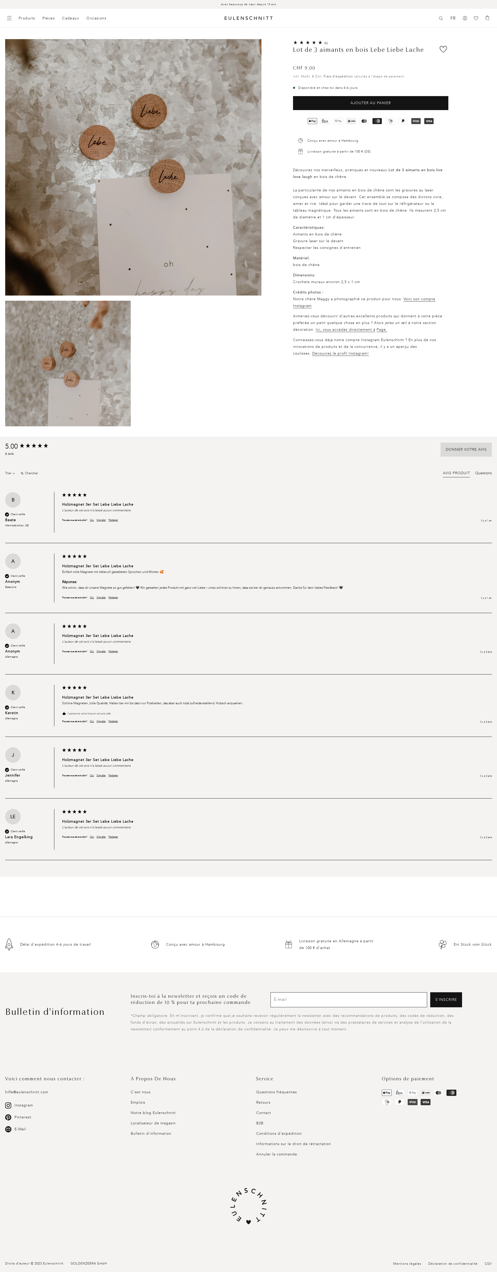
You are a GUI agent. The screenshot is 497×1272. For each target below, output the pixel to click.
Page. (382, 329)
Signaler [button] (101, 520)
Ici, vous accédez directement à (345, 329)
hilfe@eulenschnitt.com (26, 1092)
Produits (27, 18)
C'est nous (141, 1092)
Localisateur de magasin (153, 1123)
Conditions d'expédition (279, 1133)
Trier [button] (8, 473)
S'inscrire (446, 999)
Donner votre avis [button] (466, 449)
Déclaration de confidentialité (453, 1264)
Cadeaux (70, 18)
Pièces (48, 18)
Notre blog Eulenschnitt (153, 1113)
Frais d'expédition (338, 76)
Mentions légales (407, 1264)
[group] (32, 446)
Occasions (96, 18)
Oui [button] (92, 520)
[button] (441, 18)
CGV (488, 1264)
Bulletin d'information (151, 1133)
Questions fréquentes (276, 1092)
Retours (263, 1102)
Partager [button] (113, 520)
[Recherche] (441, 18)
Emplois (138, 1102)
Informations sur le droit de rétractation (293, 1144)
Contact (263, 1113)
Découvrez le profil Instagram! (340, 353)
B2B (260, 1123)
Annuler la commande (276, 1154)
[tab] (456, 474)
